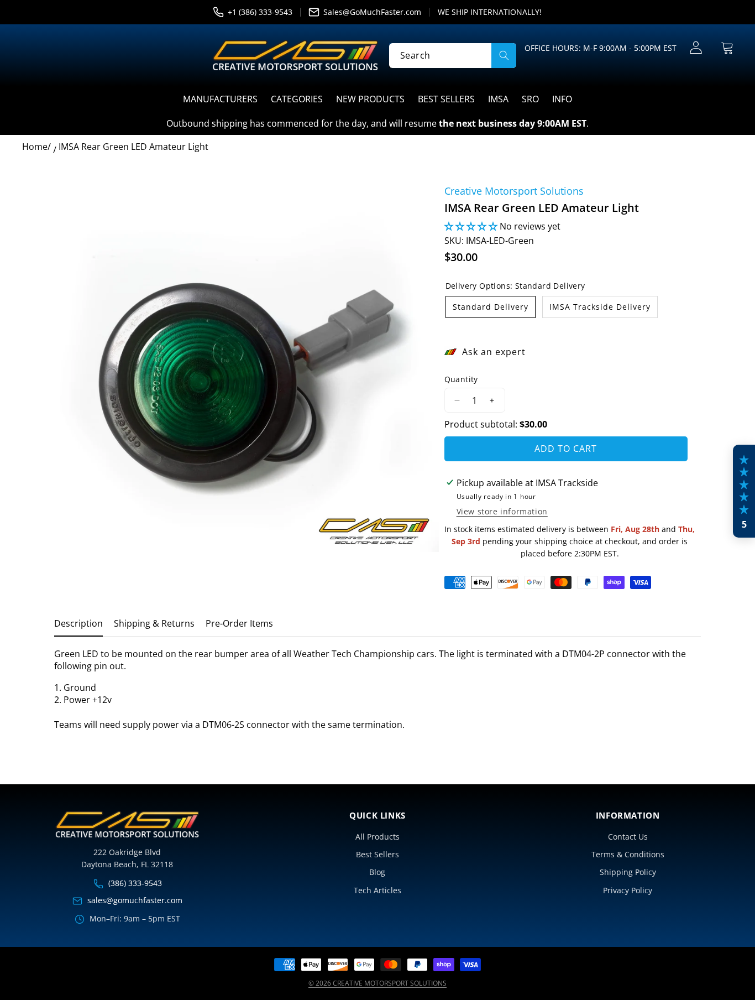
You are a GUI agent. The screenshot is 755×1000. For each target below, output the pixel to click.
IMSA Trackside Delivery (600, 306)
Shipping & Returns (154, 623)
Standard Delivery (490, 306)
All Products (377, 836)
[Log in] (695, 47)
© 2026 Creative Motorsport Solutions (377, 983)
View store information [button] (502, 511)
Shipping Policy (628, 872)
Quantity (461, 379)
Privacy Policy (627, 890)
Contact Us (628, 836)
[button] (727, 47)
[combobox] (452, 55)
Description (78, 623)
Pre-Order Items (239, 623)
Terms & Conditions (627, 854)
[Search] (503, 55)
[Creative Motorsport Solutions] (295, 55)
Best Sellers (377, 854)
